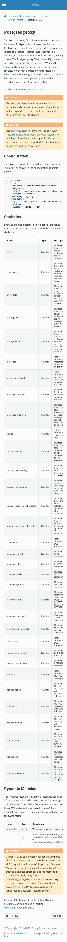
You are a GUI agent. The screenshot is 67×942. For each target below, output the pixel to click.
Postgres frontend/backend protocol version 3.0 (32, 134)
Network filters (14, 20)
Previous (13, 916)
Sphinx (19, 933)
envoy (35, 5)
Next (56, 916)
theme (35, 933)
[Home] (5, 16)
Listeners (43, 16)
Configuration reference (22, 16)
